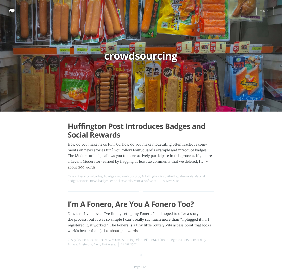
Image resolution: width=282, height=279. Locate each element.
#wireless (108, 244)
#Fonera (150, 240)
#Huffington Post (154, 176)
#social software (145, 181)
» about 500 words (122, 231)
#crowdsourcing (128, 176)
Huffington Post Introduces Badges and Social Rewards (136, 130)
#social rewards (121, 181)
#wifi (97, 244)
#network (85, 244)
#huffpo (173, 176)
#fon (139, 240)
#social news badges (94, 181)
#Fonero (163, 240)
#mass (72, 244)
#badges (110, 176)
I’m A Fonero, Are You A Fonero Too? (131, 204)
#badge (96, 176)
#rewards (186, 176)
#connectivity (100, 240)
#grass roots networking (188, 240)
